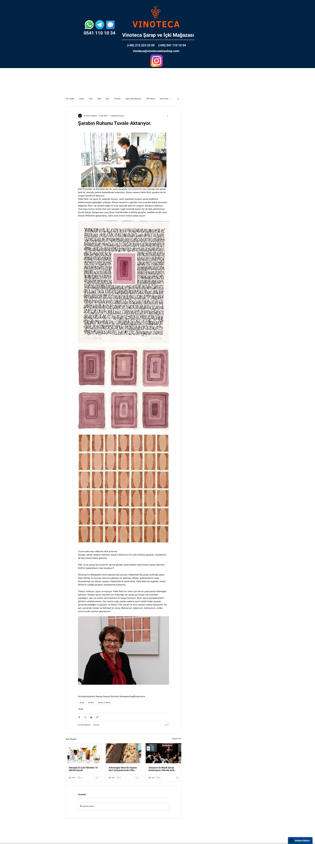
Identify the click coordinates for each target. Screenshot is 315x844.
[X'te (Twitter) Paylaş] (85, 717)
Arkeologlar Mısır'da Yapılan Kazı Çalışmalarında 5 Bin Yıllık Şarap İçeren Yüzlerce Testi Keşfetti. (123, 768)
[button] (178, 99)
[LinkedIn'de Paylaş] (91, 717)
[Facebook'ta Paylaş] (79, 717)
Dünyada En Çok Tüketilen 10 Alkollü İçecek (83, 768)
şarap (82, 702)
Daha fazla (164, 99)
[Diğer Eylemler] (167, 115)
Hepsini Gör (176, 739)
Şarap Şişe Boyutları (133, 99)
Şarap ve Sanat (104, 702)
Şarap (81, 99)
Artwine (91, 702)
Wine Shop (150, 99)
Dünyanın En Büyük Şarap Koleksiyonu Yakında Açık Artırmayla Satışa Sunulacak (163, 768)
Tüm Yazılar (70, 99)
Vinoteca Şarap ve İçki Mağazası (158, 35)
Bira (107, 99)
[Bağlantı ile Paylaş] (97, 717)
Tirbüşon (117, 99)
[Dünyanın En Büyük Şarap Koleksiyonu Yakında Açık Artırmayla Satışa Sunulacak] (163, 753)
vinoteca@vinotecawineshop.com (156, 51)
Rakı (99, 99)
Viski (91, 99)
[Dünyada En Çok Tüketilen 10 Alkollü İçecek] (83, 753)
